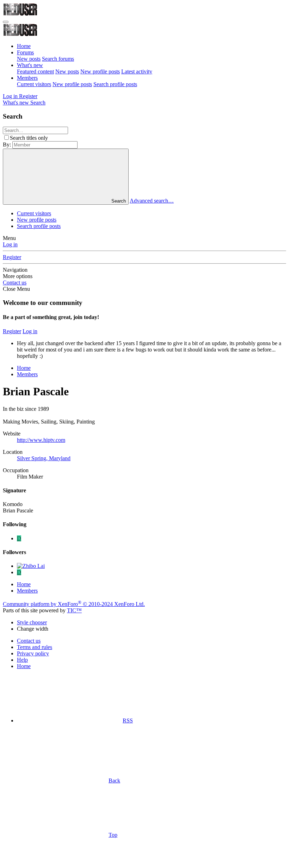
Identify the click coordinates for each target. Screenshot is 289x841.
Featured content (35, 71)
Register (12, 257)
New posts (29, 59)
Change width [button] (32, 629)
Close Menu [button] (16, 289)
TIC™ (74, 610)
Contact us (14, 283)
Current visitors (34, 84)
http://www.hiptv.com (41, 440)
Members (27, 78)
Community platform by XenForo (74, 604)
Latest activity (136, 71)
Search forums (58, 59)
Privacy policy (33, 653)
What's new (30, 65)
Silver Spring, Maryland (43, 458)
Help (22, 660)
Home (24, 46)
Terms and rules (34, 647)
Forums (25, 52)
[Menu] (5, 22)
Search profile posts (115, 84)
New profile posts (100, 71)
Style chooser (32, 622)
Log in (10, 244)
